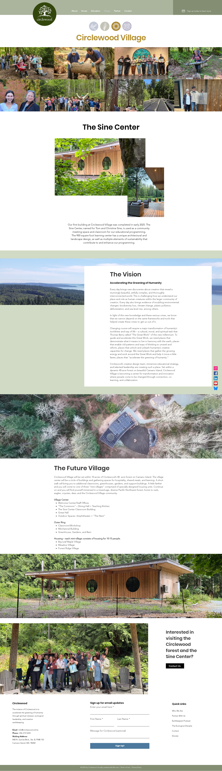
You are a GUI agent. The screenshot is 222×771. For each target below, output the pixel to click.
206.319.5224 (25, 733)
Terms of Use (125, 767)
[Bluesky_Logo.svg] (216, 388)
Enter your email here (101, 707)
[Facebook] (216, 373)
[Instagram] (216, 368)
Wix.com (116, 767)
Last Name (122, 719)
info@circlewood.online (28, 730)
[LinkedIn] (216, 378)
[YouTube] (216, 383)
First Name (95, 719)
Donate (175, 736)
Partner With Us (178, 716)
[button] (183, 11)
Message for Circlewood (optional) (108, 731)
